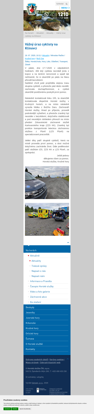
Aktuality (49, 33)
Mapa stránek (32, 362)
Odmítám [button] (15, 408)
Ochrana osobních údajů (37, 359)
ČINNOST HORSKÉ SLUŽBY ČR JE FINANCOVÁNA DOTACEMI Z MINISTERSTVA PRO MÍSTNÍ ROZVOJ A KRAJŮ (58, 392)
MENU (64, 8)
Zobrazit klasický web (50, 362)
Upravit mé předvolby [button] (25, 408)
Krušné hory (30, 58)
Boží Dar (40, 58)
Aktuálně (40, 33)
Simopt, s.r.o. (37, 383)
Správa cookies (57, 359)
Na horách (29, 33)
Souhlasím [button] (7, 408)
